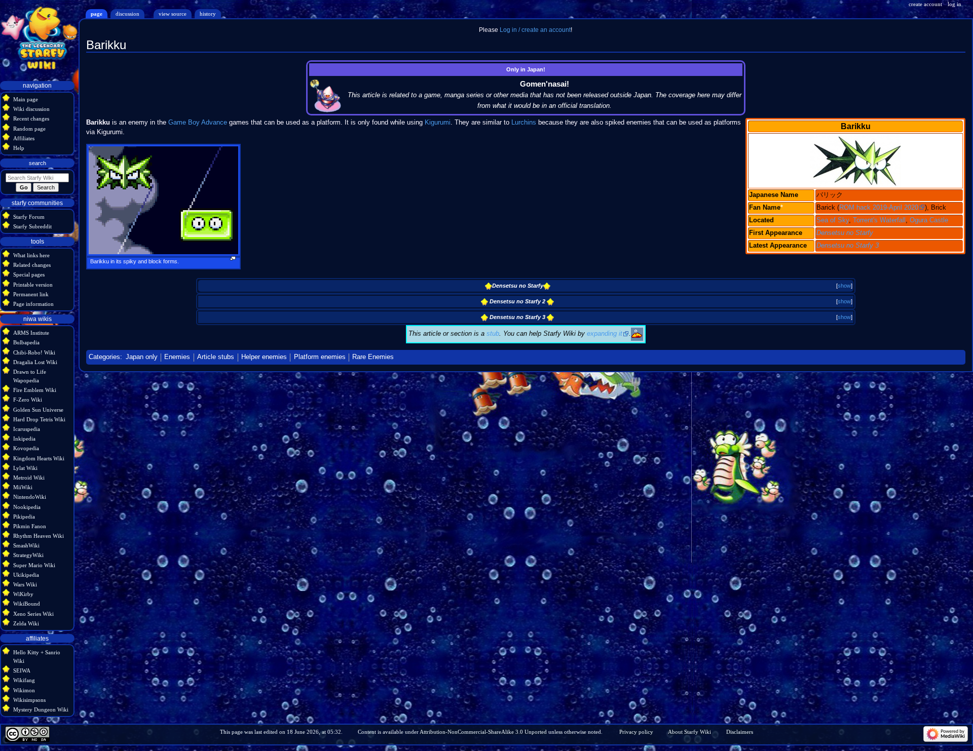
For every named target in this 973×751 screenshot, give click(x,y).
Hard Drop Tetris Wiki (39, 419)
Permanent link (31, 294)
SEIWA (21, 670)
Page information (33, 304)
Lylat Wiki (25, 468)
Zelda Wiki (26, 623)
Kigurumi (438, 122)
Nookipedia (27, 507)
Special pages (29, 274)
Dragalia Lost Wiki (35, 362)
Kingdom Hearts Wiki (38, 458)
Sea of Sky (832, 220)
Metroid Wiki (29, 478)
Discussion (127, 14)
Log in (954, 4)
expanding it (604, 333)
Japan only (142, 357)
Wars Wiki (25, 584)
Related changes (32, 265)
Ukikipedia (26, 575)
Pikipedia (24, 516)
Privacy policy (636, 732)
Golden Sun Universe (38, 410)
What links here (31, 255)
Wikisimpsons (29, 700)
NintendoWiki (29, 497)
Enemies (177, 357)
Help (18, 148)
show (844, 286)
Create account (925, 4)
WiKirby (23, 594)
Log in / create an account (535, 29)
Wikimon (24, 690)
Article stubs (215, 357)
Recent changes (31, 118)
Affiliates (23, 138)
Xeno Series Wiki (33, 614)
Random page (29, 129)
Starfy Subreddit (32, 226)
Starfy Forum (29, 217)
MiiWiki (22, 487)
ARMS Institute (31, 333)
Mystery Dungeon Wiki (40, 709)
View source (172, 14)
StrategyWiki (28, 555)
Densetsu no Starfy (844, 232)
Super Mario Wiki (34, 565)
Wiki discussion (31, 109)
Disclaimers (739, 732)
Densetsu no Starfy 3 (847, 245)
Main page (25, 99)
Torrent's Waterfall (879, 220)
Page (96, 14)
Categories (104, 357)
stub (492, 333)
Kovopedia (26, 448)
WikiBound (26, 604)
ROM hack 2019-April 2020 (878, 207)
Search (37, 163)
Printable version (33, 285)
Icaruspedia (26, 429)
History (208, 14)
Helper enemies (264, 357)
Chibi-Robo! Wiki (34, 352)
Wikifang (24, 680)
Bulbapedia (26, 342)
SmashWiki (26, 545)
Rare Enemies (373, 357)
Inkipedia (24, 439)
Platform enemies (320, 357)
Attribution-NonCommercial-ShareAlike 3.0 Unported (483, 732)
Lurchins (523, 122)
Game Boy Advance (197, 122)
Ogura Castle (929, 220)
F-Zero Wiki (27, 400)
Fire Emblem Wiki (34, 390)
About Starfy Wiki (689, 732)
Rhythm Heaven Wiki (38, 536)
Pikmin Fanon (29, 526)
